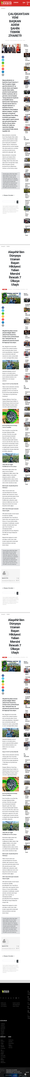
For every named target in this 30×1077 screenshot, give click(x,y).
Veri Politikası (4, 1006)
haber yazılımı (4, 1072)
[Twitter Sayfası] (4, 998)
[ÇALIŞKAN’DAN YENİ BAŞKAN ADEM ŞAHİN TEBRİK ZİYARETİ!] (11, 48)
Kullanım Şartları (16, 1003)
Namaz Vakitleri (2, 1046)
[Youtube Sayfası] (9, 998)
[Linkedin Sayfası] (12, 998)
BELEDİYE (3, 1028)
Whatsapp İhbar (16, 1004)
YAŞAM (8, 246)
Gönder (17, 201)
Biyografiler (11, 1043)
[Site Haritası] (17, 998)
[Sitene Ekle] (19, 998)
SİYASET (3, 1025)
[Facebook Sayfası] (1, 998)
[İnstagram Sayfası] (6, 998)
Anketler (10, 1041)
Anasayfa (3, 8)
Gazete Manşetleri (3, 1062)
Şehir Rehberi (2, 1059)
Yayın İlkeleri (3, 1004)
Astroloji (10, 1047)
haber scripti (3, 1073)
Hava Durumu (2, 1040)
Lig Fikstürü (2, 1050)
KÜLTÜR (2, 1030)
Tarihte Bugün (2, 1053)
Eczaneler (3, 1048)
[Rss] (14, 998)
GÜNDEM (16, 2)
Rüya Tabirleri (10, 1045)
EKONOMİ (3, 1027)
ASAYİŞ (2, 1033)
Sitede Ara (11, 1040)
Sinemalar (3, 1055)
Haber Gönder (16, 1006)
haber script (2, 1075)
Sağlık (2, 1035)
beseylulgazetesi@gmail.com (8, 580)
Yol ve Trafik (2, 1043)
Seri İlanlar (3, 1057)
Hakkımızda (3, 1003)
